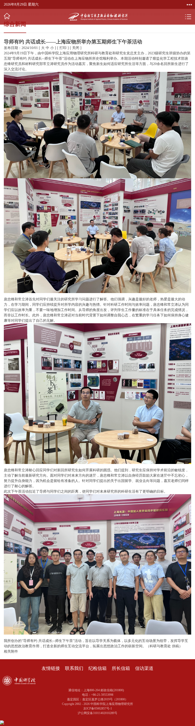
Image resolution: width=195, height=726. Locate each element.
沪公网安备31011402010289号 (97, 713)
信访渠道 (144, 668)
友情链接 (51, 668)
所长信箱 (121, 668)
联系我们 (74, 668)
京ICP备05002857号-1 (97, 708)
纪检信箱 (97, 668)
